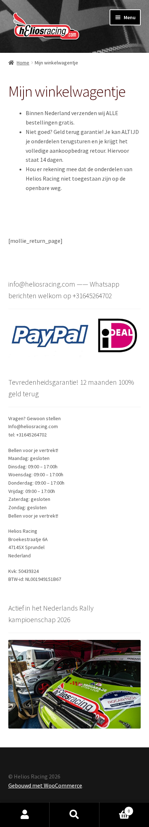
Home (23, 62)
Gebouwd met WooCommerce (45, 785)
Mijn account (25, 814)
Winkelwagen (114, 808)
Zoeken (74, 814)
